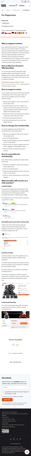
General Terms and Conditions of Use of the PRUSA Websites (15, 414)
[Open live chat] (27, 452)
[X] (17, 439)
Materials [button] (22, 5)
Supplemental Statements (8, 426)
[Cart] (28, 1)
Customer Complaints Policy (9, 421)
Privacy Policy (8, 404)
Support (8, 10)
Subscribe (7, 399)
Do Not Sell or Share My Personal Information (13, 424)
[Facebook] (10, 439)
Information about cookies (8, 419)
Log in (10, 353)
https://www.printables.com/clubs (11, 84)
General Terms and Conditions (9, 412)
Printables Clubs (16, 10)
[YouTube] (20, 439)
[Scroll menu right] (29, 5)
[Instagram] (14, 439)
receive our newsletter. (18, 396)
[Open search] (22, 1)
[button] (3, 33)
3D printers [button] (13, 5)
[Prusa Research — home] (3, 5)
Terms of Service (17, 404)
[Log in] (25, 1)
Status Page (5, 423)
